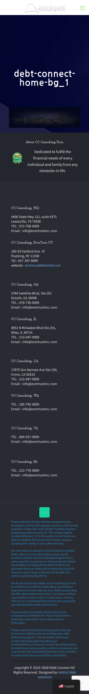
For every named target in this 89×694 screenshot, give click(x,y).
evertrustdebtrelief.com (43, 265)
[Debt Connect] (44, 7)
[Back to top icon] (44, 512)
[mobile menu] (82, 7)
